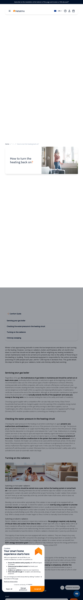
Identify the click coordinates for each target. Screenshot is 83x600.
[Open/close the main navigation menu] (10, 11)
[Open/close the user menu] (69, 11)
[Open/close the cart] (73, 11)
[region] (41, 2)
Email (7, 596)
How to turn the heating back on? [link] (28, 144)
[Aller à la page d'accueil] (21, 11)
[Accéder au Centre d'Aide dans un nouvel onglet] (65, 11)
